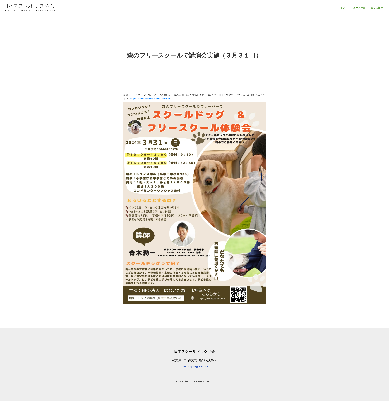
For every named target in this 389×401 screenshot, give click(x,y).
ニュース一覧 (358, 7)
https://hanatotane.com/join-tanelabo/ (150, 98)
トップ (341, 7)
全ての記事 (377, 7)
